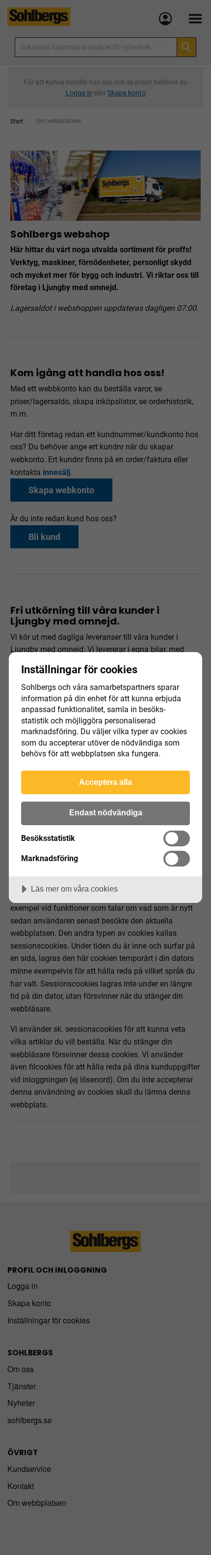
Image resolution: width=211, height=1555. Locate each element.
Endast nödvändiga (105, 812)
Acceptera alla (105, 782)
